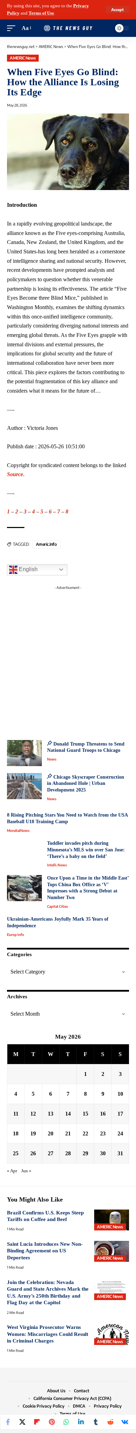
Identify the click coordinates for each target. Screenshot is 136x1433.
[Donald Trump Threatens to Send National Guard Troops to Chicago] (24, 753)
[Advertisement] (68, 661)
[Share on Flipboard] (37, 1422)
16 (103, 1114)
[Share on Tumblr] (95, 1422)
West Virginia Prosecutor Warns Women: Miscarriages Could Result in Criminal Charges (47, 1334)
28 (68, 1153)
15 (85, 1114)
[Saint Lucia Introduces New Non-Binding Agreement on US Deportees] (111, 1251)
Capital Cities (57, 906)
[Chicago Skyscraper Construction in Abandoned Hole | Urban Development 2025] (24, 786)
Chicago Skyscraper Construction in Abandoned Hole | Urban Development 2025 (85, 783)
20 (50, 1133)
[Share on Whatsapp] (66, 1422)
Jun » (26, 1170)
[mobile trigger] (13, 28)
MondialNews (18, 830)
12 (33, 1114)
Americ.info (46, 544)
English (27, 569)
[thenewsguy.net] (68, 28)
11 (15, 1114)
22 (85, 1133)
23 (103, 1133)
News (51, 759)
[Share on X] (22, 1422)
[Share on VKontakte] (125, 1422)
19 (33, 1133)
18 (15, 1133)
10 (120, 1094)
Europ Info (15, 934)
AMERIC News (23, 58)
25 (15, 1153)
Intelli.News (57, 865)
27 (50, 1153)
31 (120, 1153)
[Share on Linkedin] (81, 1422)
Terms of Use (41, 13)
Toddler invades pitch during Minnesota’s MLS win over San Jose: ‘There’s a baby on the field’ (86, 850)
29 (85, 1153)
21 (68, 1133)
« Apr (12, 1170)
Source (15, 474)
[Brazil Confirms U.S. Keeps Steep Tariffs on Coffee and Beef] (111, 1220)
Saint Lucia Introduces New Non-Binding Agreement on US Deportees (45, 1250)
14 (68, 1114)
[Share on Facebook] (7, 1422)
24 (120, 1133)
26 (33, 1153)
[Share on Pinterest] (51, 1422)
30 (103, 1153)
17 (120, 1114)
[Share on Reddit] (110, 1422)
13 (50, 1114)
